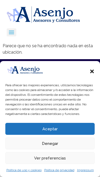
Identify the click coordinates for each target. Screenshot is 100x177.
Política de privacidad (59, 170)
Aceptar (50, 129)
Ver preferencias (50, 158)
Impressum (85, 170)
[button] (92, 71)
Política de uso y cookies (24, 170)
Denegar (50, 143)
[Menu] (11, 32)
